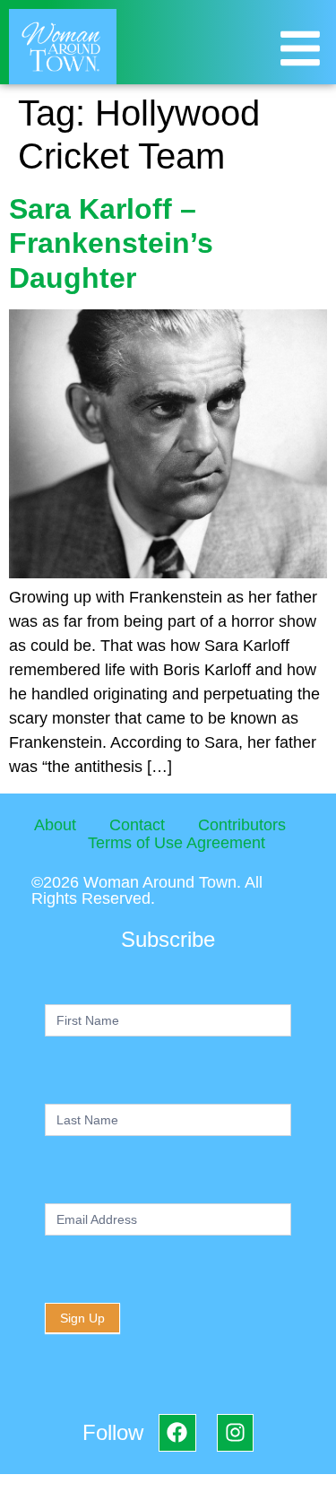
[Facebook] (177, 1432)
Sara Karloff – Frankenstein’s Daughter (111, 243)
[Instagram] (235, 1432)
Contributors (242, 825)
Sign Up (82, 1318)
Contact (137, 825)
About (55, 825)
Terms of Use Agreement (176, 843)
